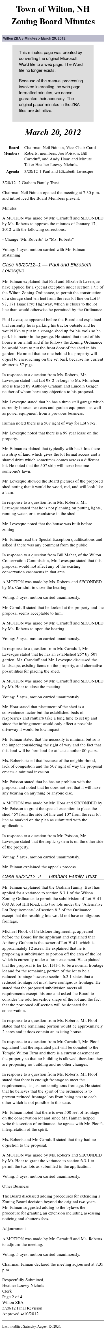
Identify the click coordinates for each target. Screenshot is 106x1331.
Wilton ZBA (12, 38)
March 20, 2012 (53, 38)
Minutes (31, 38)
